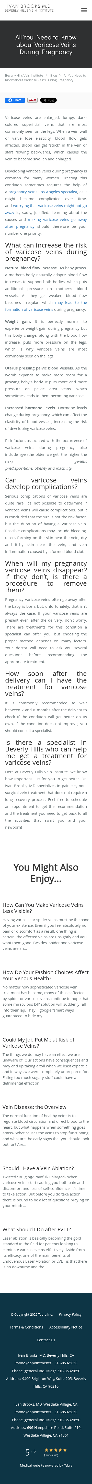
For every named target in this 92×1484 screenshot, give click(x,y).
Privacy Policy (70, 1314)
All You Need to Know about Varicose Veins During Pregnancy (45, 77)
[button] (84, 10)
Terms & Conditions (26, 1327)
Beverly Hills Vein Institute (24, 75)
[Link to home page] (38, 8)
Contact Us (46, 1339)
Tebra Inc (45, 1314)
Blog (53, 75)
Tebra (68, 1465)
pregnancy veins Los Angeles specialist (42, 191)
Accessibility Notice (65, 1327)
